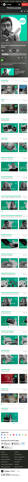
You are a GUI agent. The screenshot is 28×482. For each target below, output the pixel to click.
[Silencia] (2, 50)
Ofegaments (18, 1)
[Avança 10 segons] (17, 50)
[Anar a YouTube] (14, 435)
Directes (24, 4)
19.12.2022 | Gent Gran (7, 150)
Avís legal (17, 464)
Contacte (3, 452)
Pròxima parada (14, 8)
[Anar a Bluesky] (17, 435)
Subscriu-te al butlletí (5, 459)
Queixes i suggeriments (20, 457)
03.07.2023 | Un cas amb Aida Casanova (8, 304)
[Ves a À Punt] (7, 4)
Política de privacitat (5, 466)
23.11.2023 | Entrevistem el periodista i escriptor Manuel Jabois (8, 400)
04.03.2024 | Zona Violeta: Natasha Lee (8, 362)
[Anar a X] (5, 435)
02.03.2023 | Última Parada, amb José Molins (20, 73)
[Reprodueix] (14, 50)
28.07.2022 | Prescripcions (8, 381)
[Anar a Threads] (20, 435)
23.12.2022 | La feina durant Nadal (8, 111)
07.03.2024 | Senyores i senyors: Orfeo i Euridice (9, 169)
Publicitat (17, 452)
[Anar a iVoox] (26, 435)
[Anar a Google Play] (5, 443)
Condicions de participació (6, 464)
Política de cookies (19, 466)
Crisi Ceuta (12, 1)
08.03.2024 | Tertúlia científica (8, 266)
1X (25, 50)
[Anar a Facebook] (2, 435)
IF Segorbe (6, 1)
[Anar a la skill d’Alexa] (23, 443)
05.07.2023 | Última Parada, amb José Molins (9, 227)
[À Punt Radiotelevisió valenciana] (8, 471)
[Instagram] (27, 11)
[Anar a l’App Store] (15, 443)
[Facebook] (21, 11)
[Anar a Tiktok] (11, 435)
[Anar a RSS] (8, 437)
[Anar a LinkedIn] (5, 437)
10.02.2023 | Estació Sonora (8, 323)
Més (24, 81)
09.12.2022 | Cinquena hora (8, 420)
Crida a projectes (18, 459)
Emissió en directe (5, 457)
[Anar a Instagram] (8, 435)
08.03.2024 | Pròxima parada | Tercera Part (8, 92)
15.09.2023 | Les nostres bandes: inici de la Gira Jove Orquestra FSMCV (9, 342)
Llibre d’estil (17, 461)
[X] (24, 11)
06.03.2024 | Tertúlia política (8, 246)
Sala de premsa (4, 454)
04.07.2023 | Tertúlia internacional (6, 285)
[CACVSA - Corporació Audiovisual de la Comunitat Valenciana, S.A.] (11, 474)
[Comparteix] (22, 57)
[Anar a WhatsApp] (23, 435)
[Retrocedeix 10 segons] (10, 50)
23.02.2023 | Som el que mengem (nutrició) (9, 207)
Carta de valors (4, 461)
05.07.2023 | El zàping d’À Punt (9, 188)
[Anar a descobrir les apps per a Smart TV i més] (7, 447)
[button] (0, 95)
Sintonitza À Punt (18, 454)
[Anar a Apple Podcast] (2, 437)
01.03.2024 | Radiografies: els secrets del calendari (8, 130)
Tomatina (24, 1)
